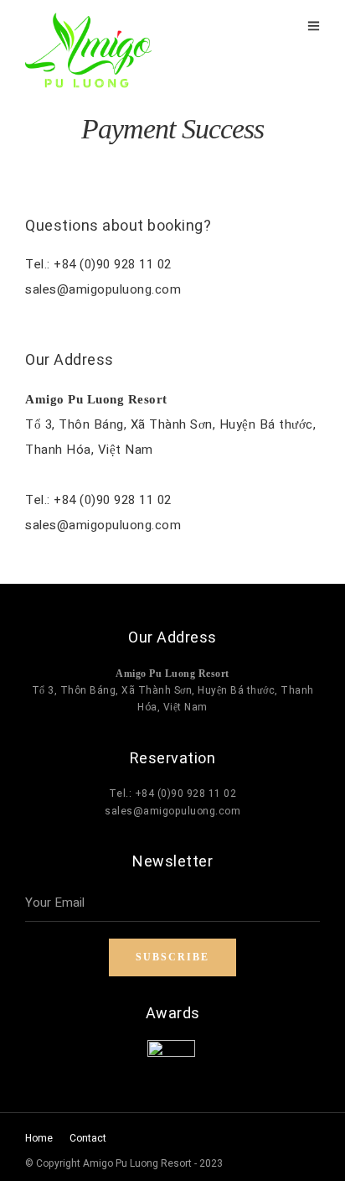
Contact (88, 1138)
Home (39, 1138)
